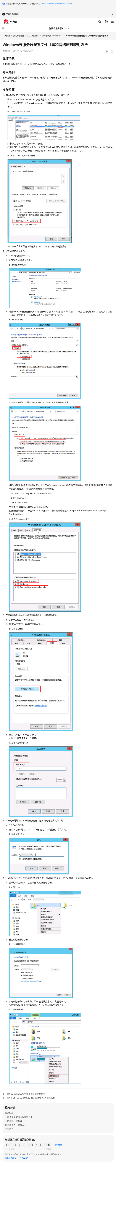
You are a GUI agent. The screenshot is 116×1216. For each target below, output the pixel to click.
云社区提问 (24, 1158)
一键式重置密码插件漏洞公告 (18, 1117)
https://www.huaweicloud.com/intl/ (57, 4)
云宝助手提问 (10, 1158)
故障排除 (35, 36)
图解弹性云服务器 (13, 1121)
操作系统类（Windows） (52, 36)
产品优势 (9, 1129)
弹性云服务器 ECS (20, 36)
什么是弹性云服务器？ (15, 1125)
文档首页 (6, 36)
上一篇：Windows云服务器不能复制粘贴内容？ (25, 1094)
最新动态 (9, 1113)
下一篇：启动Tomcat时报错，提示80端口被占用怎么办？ (30, 1098)
